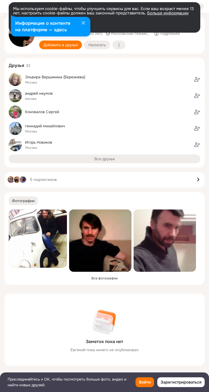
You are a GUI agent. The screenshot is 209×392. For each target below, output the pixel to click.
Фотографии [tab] (23, 200)
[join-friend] (197, 79)
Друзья (16, 65)
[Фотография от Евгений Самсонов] (38, 238)
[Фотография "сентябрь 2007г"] (165, 240)
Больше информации (168, 13)
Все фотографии (104, 278)
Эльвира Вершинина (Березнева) (55, 77)
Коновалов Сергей (42, 111)
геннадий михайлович (45, 126)
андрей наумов (39, 93)
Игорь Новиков (38, 142)
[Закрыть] (83, 23)
